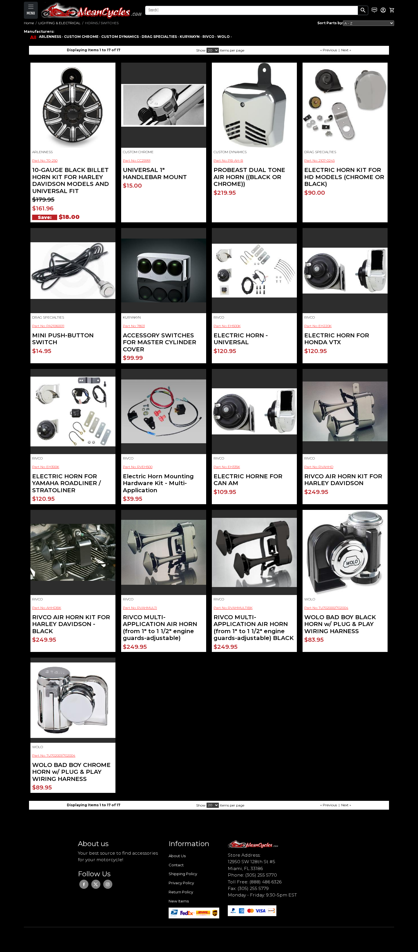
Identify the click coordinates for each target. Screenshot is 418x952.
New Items (179, 901)
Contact (176, 865)
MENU (31, 13)
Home (29, 23)
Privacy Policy (181, 883)
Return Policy (181, 892)
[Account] (383, 10)
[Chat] (374, 10)
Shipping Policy (183, 873)
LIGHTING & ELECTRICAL (59, 23)
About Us (177, 855)
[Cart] (391, 10)
